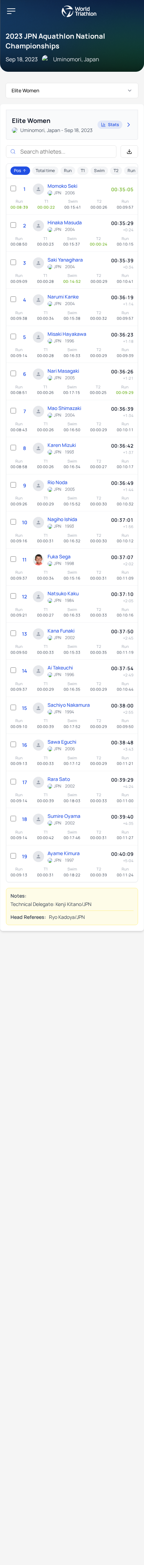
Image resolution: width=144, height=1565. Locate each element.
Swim (99, 170)
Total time (45, 170)
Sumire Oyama (64, 816)
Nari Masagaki (63, 370)
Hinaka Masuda (65, 222)
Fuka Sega (59, 556)
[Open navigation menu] (11, 11)
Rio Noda (57, 482)
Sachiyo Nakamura (69, 705)
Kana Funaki (61, 630)
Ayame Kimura (64, 853)
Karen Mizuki (62, 445)
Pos (17, 170)
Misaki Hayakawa (67, 334)
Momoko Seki (62, 186)
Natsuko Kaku (63, 593)
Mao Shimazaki (64, 408)
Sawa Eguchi (62, 741)
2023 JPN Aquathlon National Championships (55, 41)
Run (68, 170)
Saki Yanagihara (65, 259)
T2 (116, 170)
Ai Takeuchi (60, 667)
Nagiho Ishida (62, 519)
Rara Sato (59, 779)
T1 (83, 170)
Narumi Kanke (63, 296)
